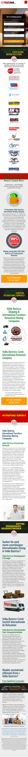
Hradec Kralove (23, 728)
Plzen (12, 731)
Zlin (16, 730)
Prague (24, 730)
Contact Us (24, 689)
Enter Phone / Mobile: (9, 33)
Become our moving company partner (17, 688)
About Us (4, 688)
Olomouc (4, 730)
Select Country (11, 21)
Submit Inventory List (15, 689)
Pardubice (19, 730)
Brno (12, 736)
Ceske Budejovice (5, 728)
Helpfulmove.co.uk (7, 467)
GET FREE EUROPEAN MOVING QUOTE (14, 401)
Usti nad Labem (11, 730)
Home (23, 686)
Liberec (24, 731)
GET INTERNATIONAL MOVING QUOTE (14, 279)
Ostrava (15, 736)
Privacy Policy (4, 689)
